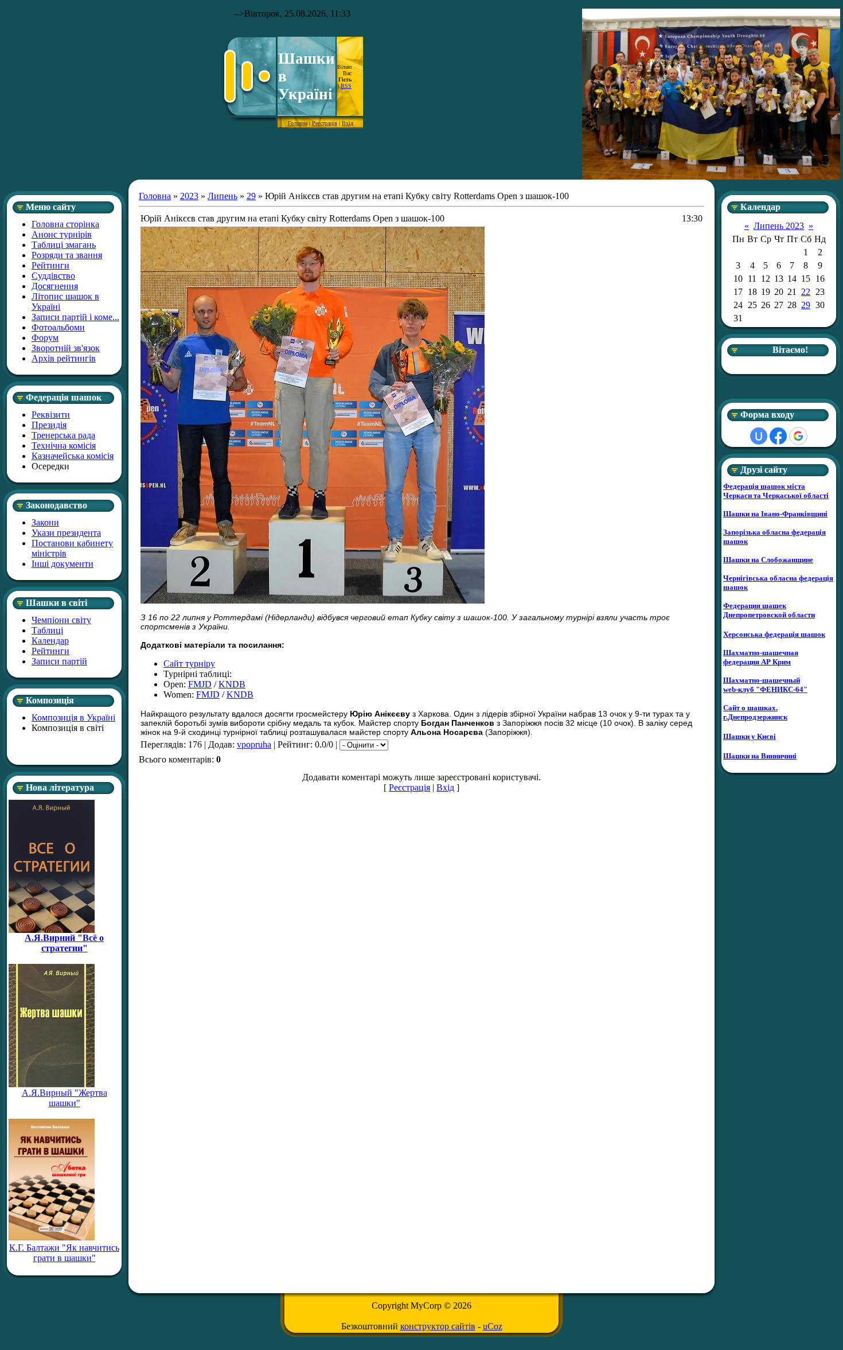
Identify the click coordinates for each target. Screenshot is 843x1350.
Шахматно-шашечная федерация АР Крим (760, 657)
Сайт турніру (189, 663)
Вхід (347, 123)
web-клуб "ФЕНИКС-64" (765, 689)
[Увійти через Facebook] (778, 436)
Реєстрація (324, 123)
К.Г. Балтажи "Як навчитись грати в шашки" (64, 1253)
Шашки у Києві (749, 736)
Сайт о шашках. (750, 707)
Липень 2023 (779, 226)
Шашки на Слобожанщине (768, 559)
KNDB (231, 684)
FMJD (200, 684)
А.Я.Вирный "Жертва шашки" (64, 1098)
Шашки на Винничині (760, 756)
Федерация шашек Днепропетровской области (769, 610)
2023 (189, 196)
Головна (297, 123)
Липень (222, 196)
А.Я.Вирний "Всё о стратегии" (64, 943)
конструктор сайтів (437, 1326)
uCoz (492, 1326)
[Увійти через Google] (798, 436)
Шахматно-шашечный (761, 680)
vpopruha (254, 744)
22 (805, 292)
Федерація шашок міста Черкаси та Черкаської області (776, 491)
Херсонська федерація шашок (774, 634)
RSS (346, 86)
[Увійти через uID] (758, 436)
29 (251, 196)
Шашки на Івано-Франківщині (775, 513)
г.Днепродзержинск (755, 717)
